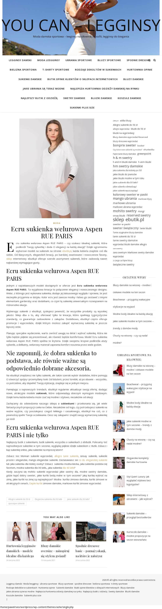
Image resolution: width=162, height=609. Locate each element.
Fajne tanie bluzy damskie (124, 154)
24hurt (115, 121)
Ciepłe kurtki (35, 483)
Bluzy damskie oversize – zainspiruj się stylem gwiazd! (55, 551)
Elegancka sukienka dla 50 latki (48, 499)
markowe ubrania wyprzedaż (127, 206)
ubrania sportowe (78, 60)
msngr (141, 211)
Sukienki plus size (82, 107)
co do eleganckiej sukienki (93, 459)
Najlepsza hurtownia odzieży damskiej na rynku (104, 88)
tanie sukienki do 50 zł (124, 236)
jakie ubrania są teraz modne (44, 88)
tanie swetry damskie (125, 240)
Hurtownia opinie (139, 69)
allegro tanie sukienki (66, 456)
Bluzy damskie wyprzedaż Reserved (130, 137)
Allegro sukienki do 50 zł (19, 499)
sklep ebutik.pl (128, 219)
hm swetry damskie (128, 166)
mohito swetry (125, 211)
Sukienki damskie (30, 79)
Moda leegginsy (48, 60)
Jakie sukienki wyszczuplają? (125, 190)
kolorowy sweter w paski (130, 194)
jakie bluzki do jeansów (125, 174)
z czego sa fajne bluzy (122, 260)
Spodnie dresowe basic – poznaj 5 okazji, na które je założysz (91, 551)
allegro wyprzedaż (121, 129)
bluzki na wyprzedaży (123, 133)
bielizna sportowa (23, 69)
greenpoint (144, 153)
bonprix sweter (124, 145)
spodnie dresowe (139, 60)
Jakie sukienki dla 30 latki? (78, 499)
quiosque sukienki (16, 503)
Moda (56, 223)
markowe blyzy (145, 199)
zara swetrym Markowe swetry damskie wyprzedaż (133, 254)
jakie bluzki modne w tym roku (128, 178)
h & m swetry (122, 158)
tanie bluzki (145, 228)
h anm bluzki (144, 161)
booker (140, 145)
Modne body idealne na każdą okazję (133, 313)
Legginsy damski (20, 60)
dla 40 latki (68, 467)
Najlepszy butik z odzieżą (39, 98)
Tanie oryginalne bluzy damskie (128, 232)
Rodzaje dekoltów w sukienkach (98, 69)
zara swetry (117, 248)
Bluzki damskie (101, 98)
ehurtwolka (148, 149)
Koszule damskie (129, 98)
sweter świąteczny (126, 228)
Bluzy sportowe (109, 60)
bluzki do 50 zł (138, 128)
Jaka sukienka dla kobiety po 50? (127, 170)
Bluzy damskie (133, 79)
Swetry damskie (74, 98)
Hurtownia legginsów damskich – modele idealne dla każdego (21, 551)
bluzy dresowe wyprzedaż (125, 141)
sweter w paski (121, 224)
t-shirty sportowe (55, 69)
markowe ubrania (124, 203)
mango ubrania (125, 198)
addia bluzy (125, 120)
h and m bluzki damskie (125, 161)
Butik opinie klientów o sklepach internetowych (82, 79)
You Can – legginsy (81, 25)
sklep (9, 258)
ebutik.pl (66, 250)
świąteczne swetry (123, 264)
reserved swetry (139, 215)
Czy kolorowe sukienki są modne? (127, 149)
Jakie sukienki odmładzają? (125, 186)
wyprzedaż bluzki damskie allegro (130, 244)
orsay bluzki (119, 215)
